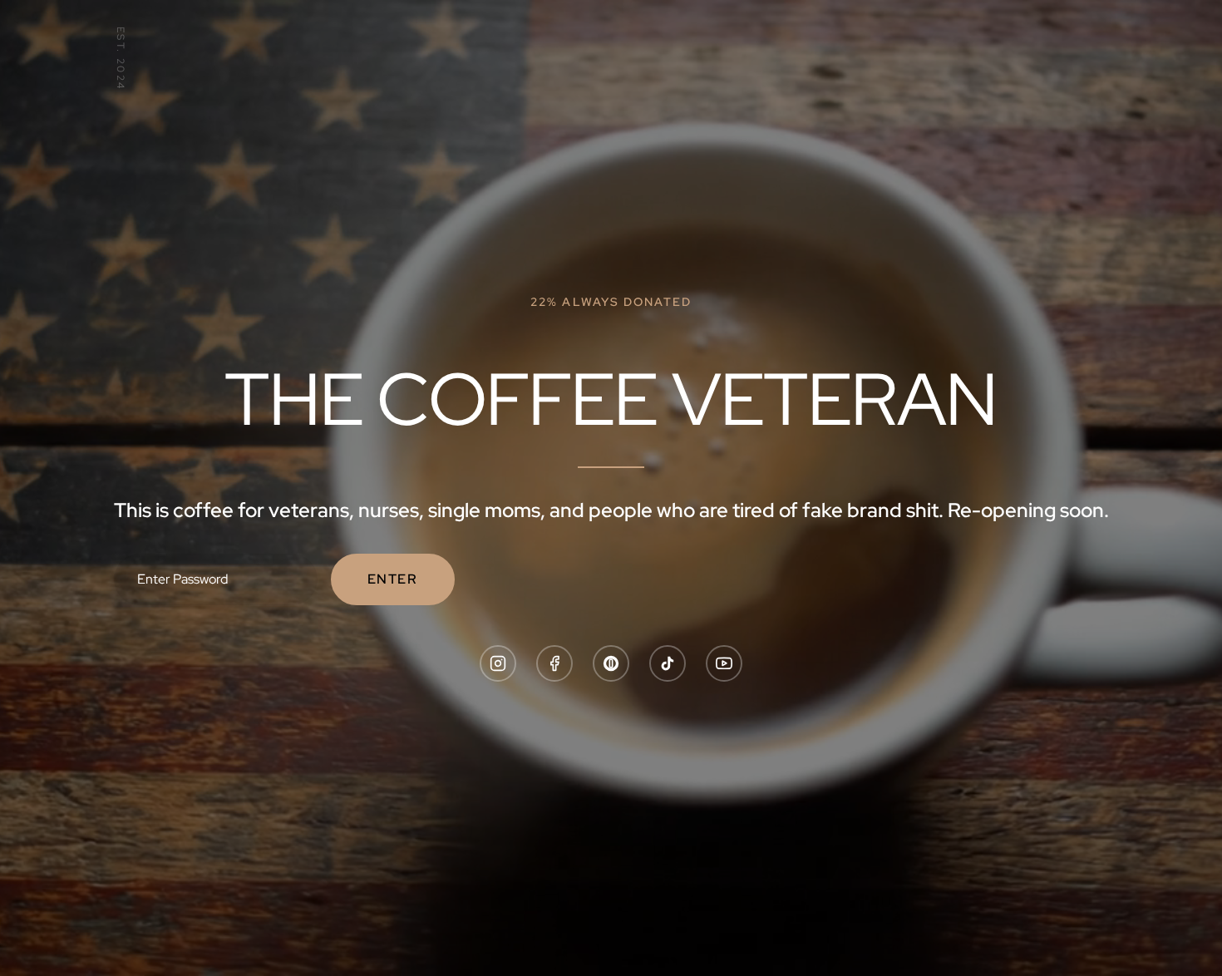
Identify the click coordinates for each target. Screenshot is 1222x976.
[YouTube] (724, 663)
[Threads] (611, 663)
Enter (392, 579)
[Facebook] (554, 663)
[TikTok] (667, 663)
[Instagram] (498, 663)
